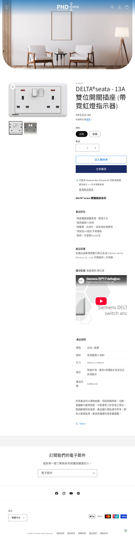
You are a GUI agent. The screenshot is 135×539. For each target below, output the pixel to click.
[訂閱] (93, 473)
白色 (81, 134)
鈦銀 (95, 134)
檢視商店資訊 (86, 189)
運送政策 (93, 533)
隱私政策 (71, 533)
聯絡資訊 (104, 533)
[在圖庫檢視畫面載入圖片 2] (30, 128)
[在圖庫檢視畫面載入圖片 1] (15, 128)
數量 (78, 141)
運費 (88, 119)
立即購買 (101, 169)
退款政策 (60, 533)
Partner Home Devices (43, 533)
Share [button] (83, 423)
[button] (7, 7)
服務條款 (82, 533)
